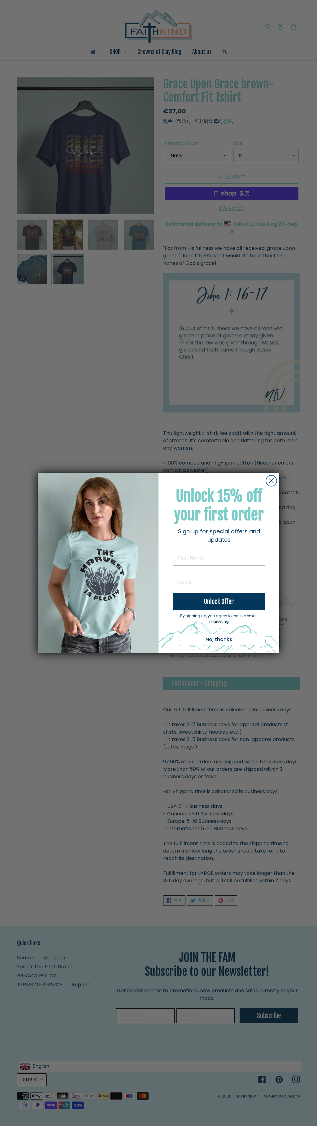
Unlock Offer (219, 601)
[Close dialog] (271, 480)
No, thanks (219, 639)
